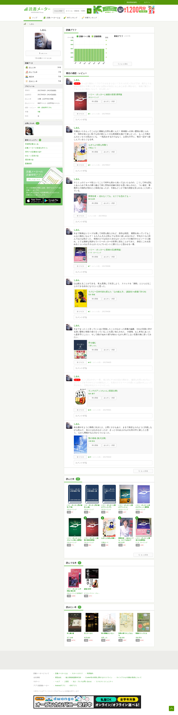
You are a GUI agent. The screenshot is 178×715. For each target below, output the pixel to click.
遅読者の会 (29, 160)
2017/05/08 (106, 266)
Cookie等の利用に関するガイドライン (98, 677)
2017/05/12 (103, 216)
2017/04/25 (107, 362)
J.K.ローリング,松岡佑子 (75, 593)
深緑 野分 (139, 637)
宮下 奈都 (70, 637)
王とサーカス (88, 633)
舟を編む (92, 343)
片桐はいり (92, 148)
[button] (89, 11)
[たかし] (29, 134)
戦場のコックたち (141, 633)
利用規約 (90, 673)
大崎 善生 (91, 441)
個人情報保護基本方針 (73, 677)
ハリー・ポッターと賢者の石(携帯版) (104, 250)
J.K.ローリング (93, 97)
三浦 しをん (92, 345)
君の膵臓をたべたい (107, 633)
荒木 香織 (91, 295)
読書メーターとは (61, 673)
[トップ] (25, 24)
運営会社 (58, 677)
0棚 (39, 112)
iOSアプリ (73, 685)
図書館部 (28, 164)
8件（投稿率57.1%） (45, 107)
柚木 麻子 (91, 394)
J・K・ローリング (94, 253)
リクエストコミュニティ (104, 681)
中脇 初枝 (121, 637)
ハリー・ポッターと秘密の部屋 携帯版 (105, 94)
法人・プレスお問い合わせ (82, 681)
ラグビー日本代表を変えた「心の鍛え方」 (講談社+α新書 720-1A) (117, 292)
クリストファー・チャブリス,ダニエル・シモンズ (92, 593)
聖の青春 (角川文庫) (97, 438)
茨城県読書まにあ (32, 144)
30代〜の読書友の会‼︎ (33, 152)
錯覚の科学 (87, 589)
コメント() (95, 114)
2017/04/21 (107, 410)
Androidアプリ (60, 685)
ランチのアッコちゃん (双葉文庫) (103, 391)
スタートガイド (77, 673)
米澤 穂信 (87, 637)
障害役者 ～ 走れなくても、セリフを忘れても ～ (109, 196)
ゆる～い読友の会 (32, 156)
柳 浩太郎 (91, 199)
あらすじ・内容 (109, 101)
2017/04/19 (107, 457)
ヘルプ (57, 681)
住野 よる (104, 637)
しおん (77, 80)
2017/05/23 (106, 114)
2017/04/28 (106, 311)
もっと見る (124, 64)
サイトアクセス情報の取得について (129, 677)
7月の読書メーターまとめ (43, 58)
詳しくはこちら (34, 179)
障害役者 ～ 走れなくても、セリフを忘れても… (126, 540)
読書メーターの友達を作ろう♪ (36, 148)
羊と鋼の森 (70, 633)
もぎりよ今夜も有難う (98, 145)
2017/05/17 (106, 165)
